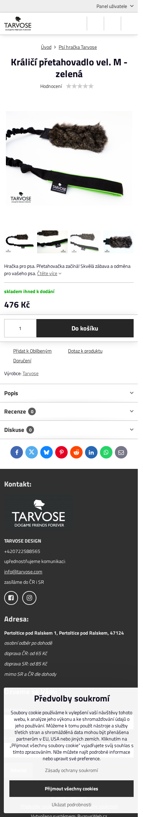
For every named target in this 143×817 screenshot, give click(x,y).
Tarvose (31, 373)
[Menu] (129, 23)
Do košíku (85, 328)
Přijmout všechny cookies (71, 788)
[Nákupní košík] (112, 23)
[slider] (80, 86)
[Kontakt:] (39, 513)
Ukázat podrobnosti (71, 804)
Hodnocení (51, 86)
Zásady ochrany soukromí (71, 770)
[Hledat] (95, 23)
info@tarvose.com (23, 571)
